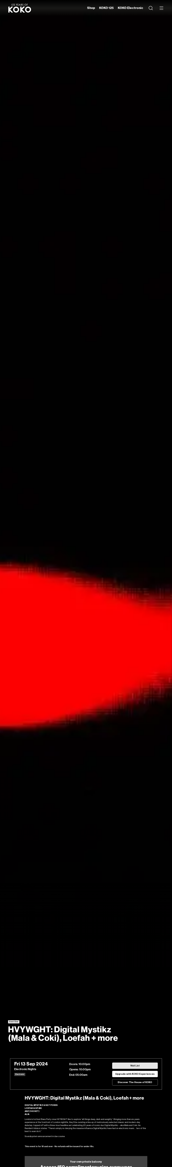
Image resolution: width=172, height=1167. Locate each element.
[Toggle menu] (161, 8)
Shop (91, 8)
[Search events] (151, 8)
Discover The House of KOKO (135, 1082)
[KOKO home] (19, 8)
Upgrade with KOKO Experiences (135, 1074)
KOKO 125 (106, 8)
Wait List (135, 1066)
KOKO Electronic (130, 8)
